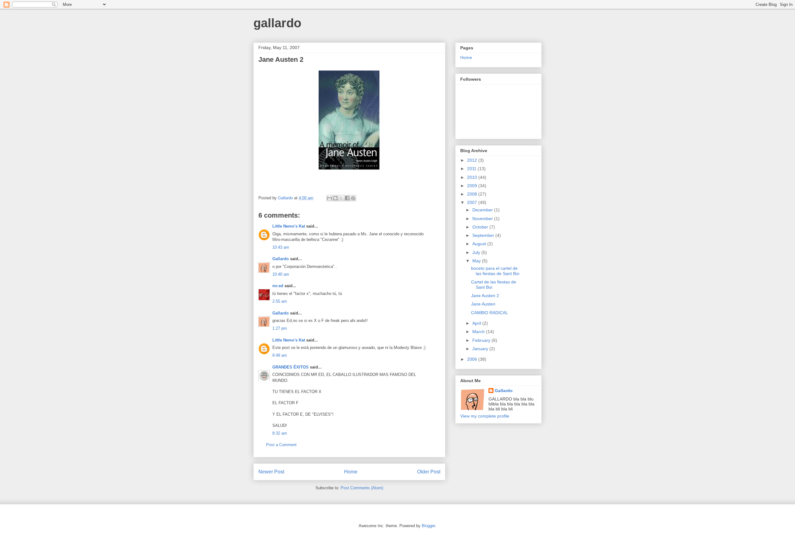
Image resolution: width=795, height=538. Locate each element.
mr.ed (277, 285)
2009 (472, 185)
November (483, 218)
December (483, 209)
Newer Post (271, 471)
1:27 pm (279, 328)
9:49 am (279, 355)
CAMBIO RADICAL (489, 312)
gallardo (277, 23)
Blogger (428, 525)
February (482, 340)
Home (350, 471)
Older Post (428, 471)
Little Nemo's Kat (288, 226)
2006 (472, 359)
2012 (472, 160)
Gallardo (280, 258)
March (479, 331)
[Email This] (329, 198)
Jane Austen (483, 303)
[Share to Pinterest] (353, 198)
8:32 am (279, 433)
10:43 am (280, 247)
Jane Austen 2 (485, 295)
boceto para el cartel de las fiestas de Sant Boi (495, 271)
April (477, 323)
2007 (472, 202)
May (477, 260)
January (480, 348)
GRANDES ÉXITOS (290, 367)
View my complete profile (484, 416)
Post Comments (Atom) (362, 488)
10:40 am (280, 274)
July (476, 252)
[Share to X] (341, 198)
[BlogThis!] (335, 198)
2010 (472, 177)
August (479, 243)
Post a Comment (281, 444)
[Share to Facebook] (347, 198)
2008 (472, 194)
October (480, 226)
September (483, 235)
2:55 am (279, 301)
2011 (472, 168)
